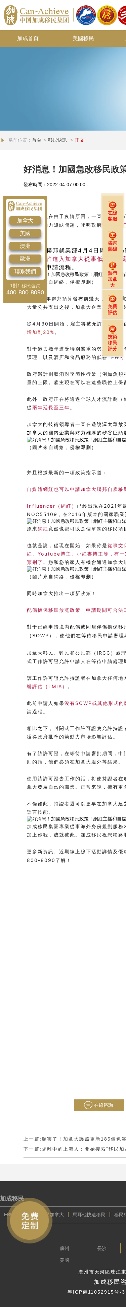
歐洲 (25, 259)
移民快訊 (58, 140)
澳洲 (25, 246)
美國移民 (83, 38)
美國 (25, 233)
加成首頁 (28, 38)
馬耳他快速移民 (89, 1214)
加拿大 (25, 220)
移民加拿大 (52, 1214)
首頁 (36, 140)
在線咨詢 (103, 1105)
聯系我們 (25, 271)
